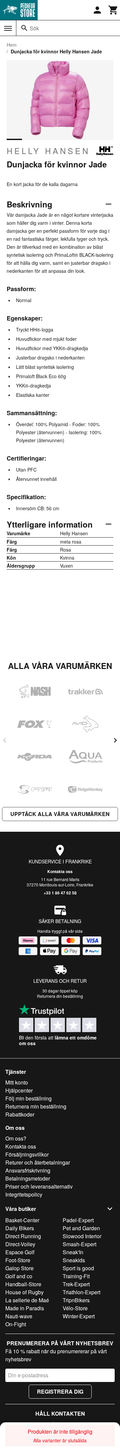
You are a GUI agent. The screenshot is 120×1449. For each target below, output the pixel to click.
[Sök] (24, 28)
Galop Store (19, 1268)
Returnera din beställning (60, 996)
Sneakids (74, 1260)
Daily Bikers (19, 1228)
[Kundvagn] (113, 10)
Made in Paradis (24, 1308)
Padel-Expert (78, 1220)
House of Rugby (24, 1292)
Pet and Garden (81, 1228)
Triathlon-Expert (81, 1292)
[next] (115, 740)
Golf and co (18, 1276)
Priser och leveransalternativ (39, 1186)
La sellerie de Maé (27, 1300)
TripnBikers (76, 1300)
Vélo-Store (75, 1308)
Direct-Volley (20, 1244)
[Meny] (8, 28)
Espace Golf (19, 1252)
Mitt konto (16, 1082)
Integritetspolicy (23, 1194)
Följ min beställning (28, 1098)
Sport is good (78, 1268)
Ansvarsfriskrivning (27, 1170)
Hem (12, 44)
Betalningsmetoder (27, 1178)
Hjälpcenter (19, 1090)
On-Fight (15, 1324)
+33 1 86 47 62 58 (60, 893)
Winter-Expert (79, 1316)
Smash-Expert (79, 1244)
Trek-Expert (76, 1284)
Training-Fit (76, 1276)
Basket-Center (22, 1220)
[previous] (4, 740)
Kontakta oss (60, 871)
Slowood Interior (82, 1236)
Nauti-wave (18, 1316)
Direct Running (23, 1236)
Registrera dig (60, 1391)
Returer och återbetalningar (37, 1162)
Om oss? (15, 1138)
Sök (34, 28)
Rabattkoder (19, 1114)
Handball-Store (23, 1284)
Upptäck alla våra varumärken (60, 814)
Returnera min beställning (35, 1106)
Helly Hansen (48, 150)
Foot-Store (17, 1260)
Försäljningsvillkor (27, 1154)
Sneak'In (73, 1252)
